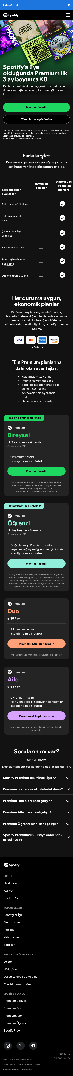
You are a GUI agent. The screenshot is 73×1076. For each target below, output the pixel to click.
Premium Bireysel (15, 1001)
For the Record (13, 898)
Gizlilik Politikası (9, 1064)
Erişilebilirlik (27, 1069)
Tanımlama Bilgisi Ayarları (29, 1064)
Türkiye (67, 1054)
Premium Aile (13, 1015)
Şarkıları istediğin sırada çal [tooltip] (12, 233)
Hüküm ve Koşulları (39, 586)
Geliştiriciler (12, 922)
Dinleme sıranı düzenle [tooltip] (15, 275)
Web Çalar (11, 969)
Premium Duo (13, 1008)
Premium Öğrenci (16, 1023)
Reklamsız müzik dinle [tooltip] (15, 204)
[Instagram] (8, 1046)
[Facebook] (33, 1046)
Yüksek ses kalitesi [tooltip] (13, 247)
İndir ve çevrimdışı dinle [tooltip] (12, 218)
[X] (20, 1046)
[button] (36, 471)
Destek (8, 962)
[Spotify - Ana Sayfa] (11, 15)
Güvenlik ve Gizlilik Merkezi (21, 1059)
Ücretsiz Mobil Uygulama (21, 976)
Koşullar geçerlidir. (25, 136)
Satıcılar (9, 945)
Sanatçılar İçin (13, 915)
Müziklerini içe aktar (17, 984)
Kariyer (9, 890)
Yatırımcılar (11, 937)
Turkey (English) (11, 5)
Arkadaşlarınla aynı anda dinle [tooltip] (13, 261)
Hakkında (10, 883)
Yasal (5, 1059)
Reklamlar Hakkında (11, 1069)
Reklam (9, 930)
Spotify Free (12, 1030)
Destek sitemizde (14, 766)
